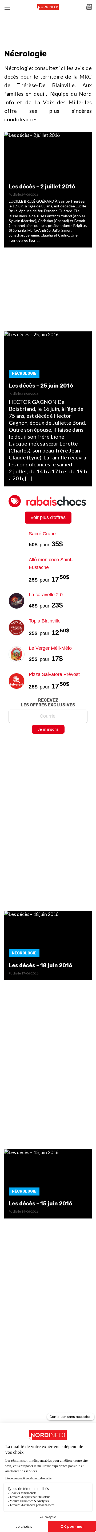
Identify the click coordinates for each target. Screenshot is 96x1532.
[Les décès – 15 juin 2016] (48, 1174)
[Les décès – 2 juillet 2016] (48, 156)
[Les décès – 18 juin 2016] (48, 936)
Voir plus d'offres (48, 517)
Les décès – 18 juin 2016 (40, 965)
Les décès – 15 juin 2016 (40, 1203)
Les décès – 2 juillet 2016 (42, 186)
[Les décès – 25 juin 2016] (48, 356)
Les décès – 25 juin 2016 (41, 385)
